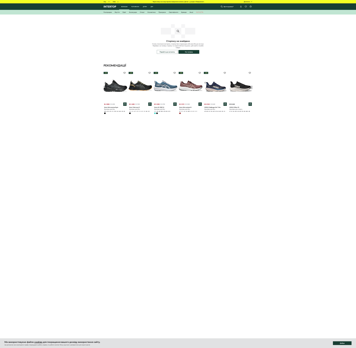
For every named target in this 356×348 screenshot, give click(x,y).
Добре (342, 343)
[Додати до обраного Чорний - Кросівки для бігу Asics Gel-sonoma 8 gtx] (124, 73)
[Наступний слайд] (251, 87)
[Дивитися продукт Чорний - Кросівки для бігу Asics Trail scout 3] (140, 86)
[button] (105, 87)
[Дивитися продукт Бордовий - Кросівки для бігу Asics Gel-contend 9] (190, 86)
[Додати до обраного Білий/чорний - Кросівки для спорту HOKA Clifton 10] (250, 73)
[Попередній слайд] (105, 87)
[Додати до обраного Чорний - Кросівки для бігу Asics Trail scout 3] (149, 73)
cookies (38, 342)
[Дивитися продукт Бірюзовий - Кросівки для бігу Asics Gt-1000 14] (165, 86)
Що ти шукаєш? (229, 6)
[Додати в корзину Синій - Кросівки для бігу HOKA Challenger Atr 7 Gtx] (225, 104)
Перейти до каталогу (167, 52)
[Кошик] (251, 6)
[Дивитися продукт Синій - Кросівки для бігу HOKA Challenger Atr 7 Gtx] (215, 86)
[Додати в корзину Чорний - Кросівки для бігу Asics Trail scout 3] (150, 104)
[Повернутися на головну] (110, 7)
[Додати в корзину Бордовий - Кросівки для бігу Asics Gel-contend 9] (200, 104)
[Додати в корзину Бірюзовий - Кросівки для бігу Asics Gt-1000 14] (175, 104)
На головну (189, 52)
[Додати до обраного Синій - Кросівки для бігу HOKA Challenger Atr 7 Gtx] (225, 73)
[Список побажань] (246, 6)
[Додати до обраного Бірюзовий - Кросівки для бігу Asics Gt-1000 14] (174, 73)
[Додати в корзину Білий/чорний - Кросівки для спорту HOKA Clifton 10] (250, 104)
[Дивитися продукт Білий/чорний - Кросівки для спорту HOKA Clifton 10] (240, 86)
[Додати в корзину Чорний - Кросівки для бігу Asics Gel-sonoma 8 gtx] (125, 104)
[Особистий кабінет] (241, 6)
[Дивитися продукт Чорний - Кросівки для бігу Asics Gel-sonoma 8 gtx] (115, 86)
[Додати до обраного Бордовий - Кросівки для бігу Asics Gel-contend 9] (200, 73)
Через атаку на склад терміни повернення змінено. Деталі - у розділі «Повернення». (178, 1)
